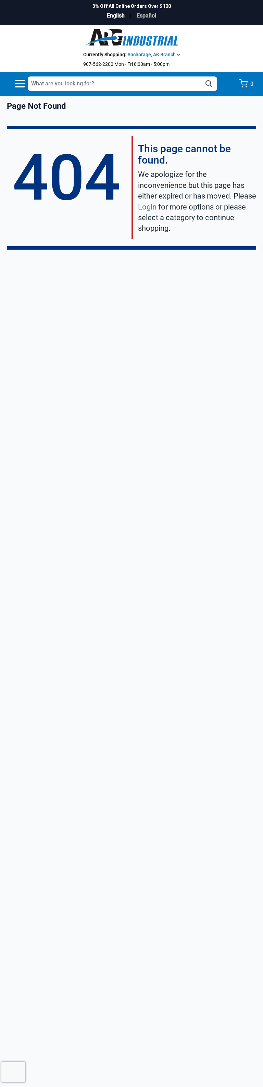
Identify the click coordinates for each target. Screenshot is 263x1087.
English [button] (116, 15)
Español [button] (146, 15)
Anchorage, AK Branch (152, 54)
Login (147, 207)
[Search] (209, 83)
